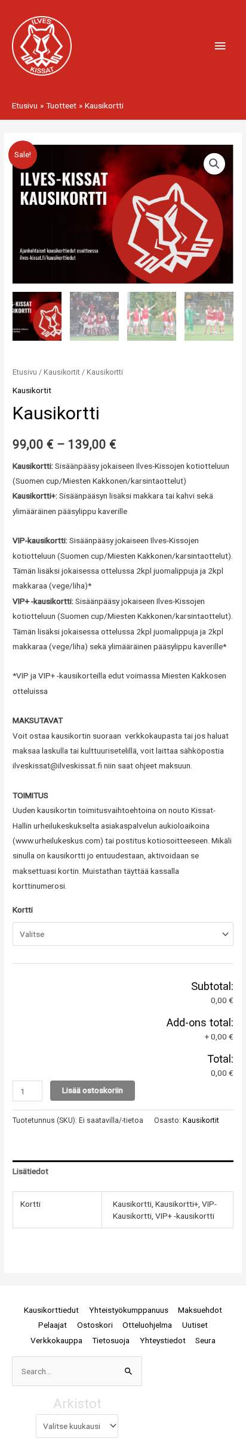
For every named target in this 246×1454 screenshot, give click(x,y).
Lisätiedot (30, 1171)
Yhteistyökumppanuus (128, 1310)
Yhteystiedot (163, 1340)
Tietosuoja (111, 1340)
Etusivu (25, 372)
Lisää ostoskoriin (92, 1090)
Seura (205, 1340)
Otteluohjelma (147, 1325)
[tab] (123, 1172)
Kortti (23, 909)
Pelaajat (52, 1325)
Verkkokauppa (56, 1340)
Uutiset (195, 1325)
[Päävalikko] (220, 46)
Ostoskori (95, 1325)
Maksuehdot (200, 1310)
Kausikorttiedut (51, 1310)
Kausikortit (62, 372)
